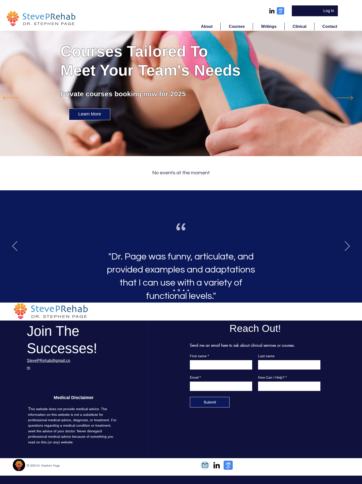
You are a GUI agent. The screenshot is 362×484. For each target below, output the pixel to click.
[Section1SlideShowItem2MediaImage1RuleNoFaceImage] (179, 290)
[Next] (345, 98)
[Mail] (205, 465)
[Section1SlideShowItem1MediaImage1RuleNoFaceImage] (174, 290)
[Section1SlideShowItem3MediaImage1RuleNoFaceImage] (183, 290)
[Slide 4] (188, 290)
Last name (266, 356)
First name (199, 356)
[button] (236, 26)
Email (195, 377)
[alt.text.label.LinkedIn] (272, 11)
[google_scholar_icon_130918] (280, 11)
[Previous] (11, 98)
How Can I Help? (272, 377)
